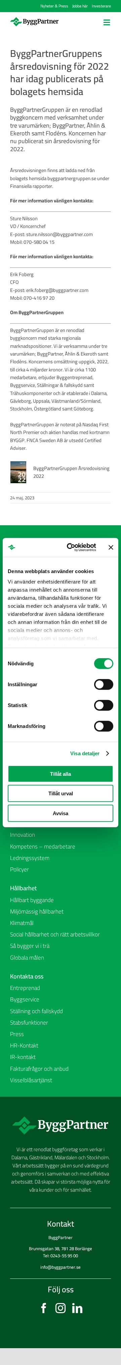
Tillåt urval (60, 793)
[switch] (103, 684)
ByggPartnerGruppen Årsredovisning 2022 (71, 472)
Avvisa (60, 813)
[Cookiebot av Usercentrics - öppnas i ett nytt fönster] (71, 547)
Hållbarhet (23, 888)
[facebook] (44, 1308)
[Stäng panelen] (111, 547)
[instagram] (60, 1308)
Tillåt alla (60, 773)
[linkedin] (77, 1308)
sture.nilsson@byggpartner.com (59, 234)
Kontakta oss (26, 976)
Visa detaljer (84, 753)
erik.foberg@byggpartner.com (57, 290)
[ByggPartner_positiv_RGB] (34, 19)
